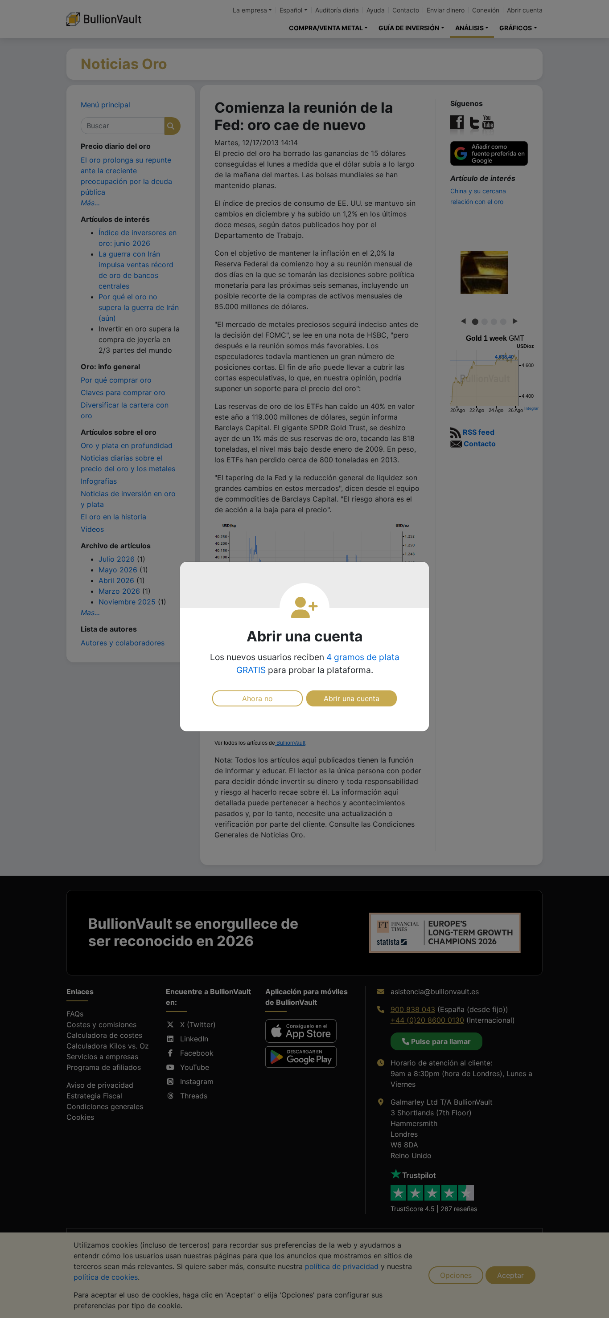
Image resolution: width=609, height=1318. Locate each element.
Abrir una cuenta (351, 698)
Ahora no (257, 698)
